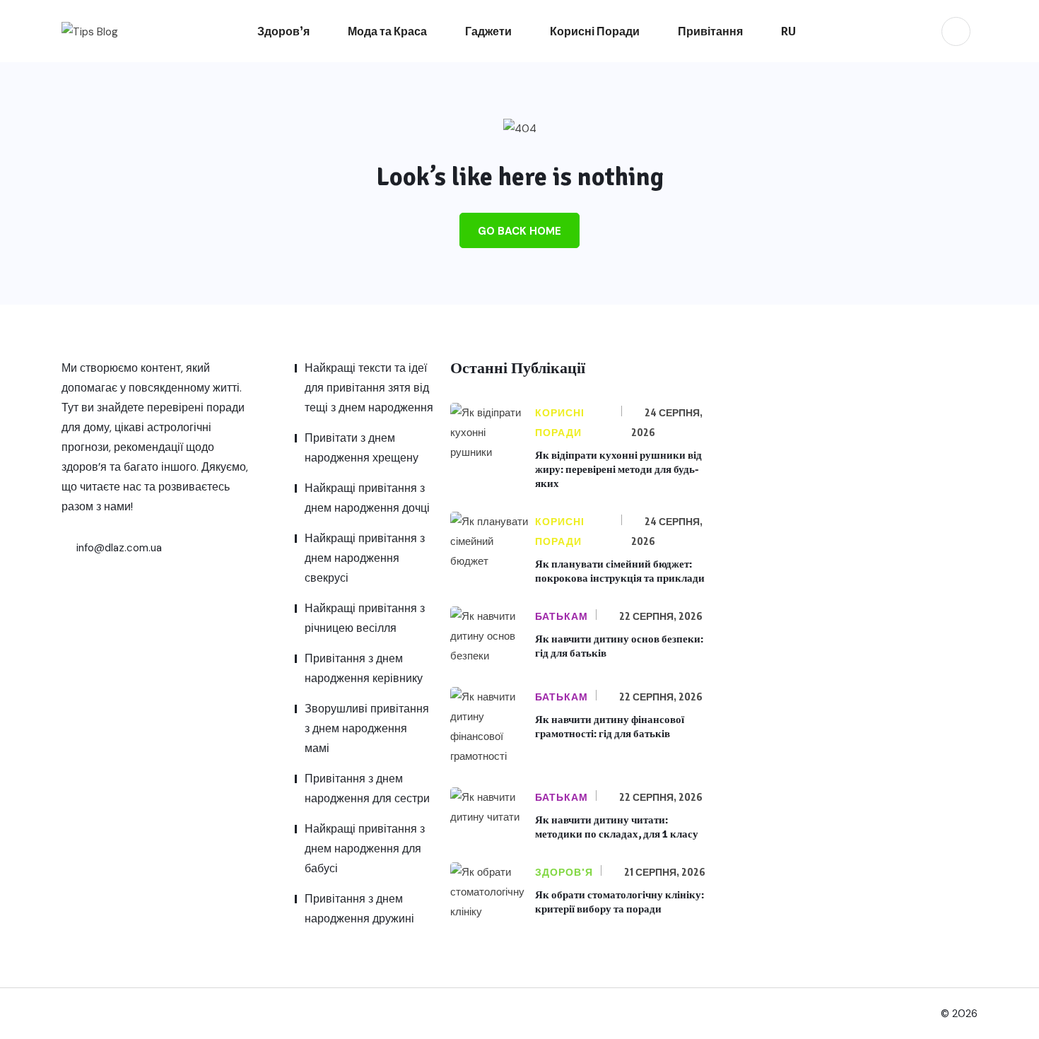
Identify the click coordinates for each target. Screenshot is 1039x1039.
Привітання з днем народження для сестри (367, 788)
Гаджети (488, 31)
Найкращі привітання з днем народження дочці (367, 498)
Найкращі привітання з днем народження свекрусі (365, 558)
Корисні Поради (595, 31)
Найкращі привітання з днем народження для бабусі (365, 848)
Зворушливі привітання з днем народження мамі (367, 728)
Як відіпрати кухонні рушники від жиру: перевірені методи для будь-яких (618, 469)
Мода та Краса (387, 31)
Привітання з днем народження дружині (359, 908)
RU (788, 31)
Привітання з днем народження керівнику (364, 668)
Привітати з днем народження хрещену (361, 447)
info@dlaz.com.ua (118, 548)
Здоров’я (283, 31)
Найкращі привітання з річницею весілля (365, 618)
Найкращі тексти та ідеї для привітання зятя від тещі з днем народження (369, 387)
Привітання (710, 31)
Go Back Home (519, 231)
